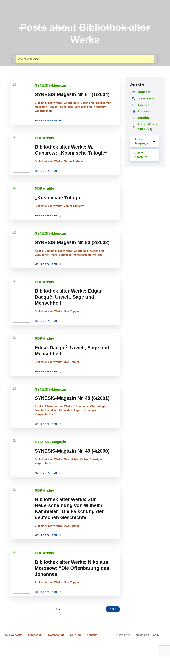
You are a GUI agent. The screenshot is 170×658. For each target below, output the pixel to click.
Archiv (124, 28)
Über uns (144, 28)
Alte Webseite (13, 635)
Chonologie (71, 102)
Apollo (39, 250)
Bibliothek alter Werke (48, 102)
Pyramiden (65, 410)
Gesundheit (42, 254)
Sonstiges (66, 106)
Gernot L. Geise (73, 161)
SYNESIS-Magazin (50, 85)
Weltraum (100, 106)
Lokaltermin (103, 102)
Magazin (40, 28)
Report (78, 410)
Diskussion (63, 28)
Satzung (75, 635)
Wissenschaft (43, 110)
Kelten (84, 459)
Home (22, 28)
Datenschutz (56, 635)
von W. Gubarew (74, 206)
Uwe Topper (71, 311)
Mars (54, 254)
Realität (53, 106)
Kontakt (92, 635)
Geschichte (87, 102)
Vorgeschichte (83, 106)
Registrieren (141, 635)
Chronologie (98, 406)
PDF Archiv (44, 138)
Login (155, 635)
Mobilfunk (41, 106)
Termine (105, 28)
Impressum (35, 635)
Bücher (85, 28)
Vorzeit (97, 254)
